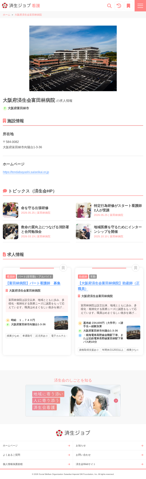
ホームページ (10, 445)
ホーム (6, 14)
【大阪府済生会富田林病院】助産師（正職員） (109, 286)
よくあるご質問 (11, 454)
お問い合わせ (83, 454)
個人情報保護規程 (13, 464)
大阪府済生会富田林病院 (28, 14)
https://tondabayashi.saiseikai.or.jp (26, 172)
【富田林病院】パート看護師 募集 (33, 283)
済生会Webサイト (86, 464)
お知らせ (81, 445)
